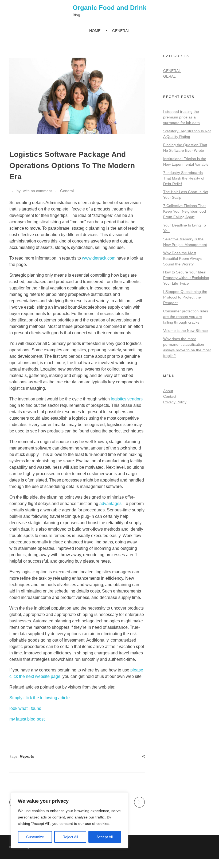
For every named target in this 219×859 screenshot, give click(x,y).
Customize (35, 837)
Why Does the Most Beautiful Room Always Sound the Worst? (182, 258)
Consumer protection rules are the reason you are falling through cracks (185, 316)
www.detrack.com (98, 258)
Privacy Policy (174, 402)
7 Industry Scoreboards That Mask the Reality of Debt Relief (183, 178)
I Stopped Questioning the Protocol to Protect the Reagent (185, 297)
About (168, 391)
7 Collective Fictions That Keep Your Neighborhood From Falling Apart (184, 211)
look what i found (25, 708)
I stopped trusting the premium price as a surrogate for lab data (181, 117)
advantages (110, 503)
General (67, 191)
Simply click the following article (39, 697)
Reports (27, 756)
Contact (169, 396)
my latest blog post (27, 719)
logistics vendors (127, 399)
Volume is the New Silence (185, 330)
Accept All (104, 837)
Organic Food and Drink (109, 7)
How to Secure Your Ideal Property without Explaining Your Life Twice (186, 277)
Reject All (70, 837)
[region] (69, 820)
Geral (169, 76)
